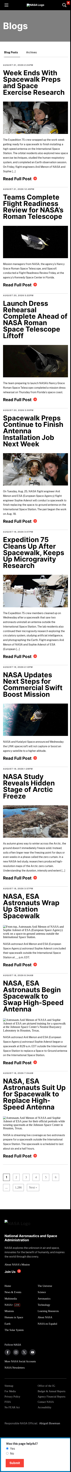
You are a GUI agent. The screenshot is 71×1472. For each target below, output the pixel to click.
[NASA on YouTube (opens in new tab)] (33, 1352)
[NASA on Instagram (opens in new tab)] (16, 1352)
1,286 (17, 1187)
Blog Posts (11, 52)
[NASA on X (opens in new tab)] (24, 1352)
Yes (12, 1448)
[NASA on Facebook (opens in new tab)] (8, 1352)
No (12, 1453)
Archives (31, 52)
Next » (33, 1187)
